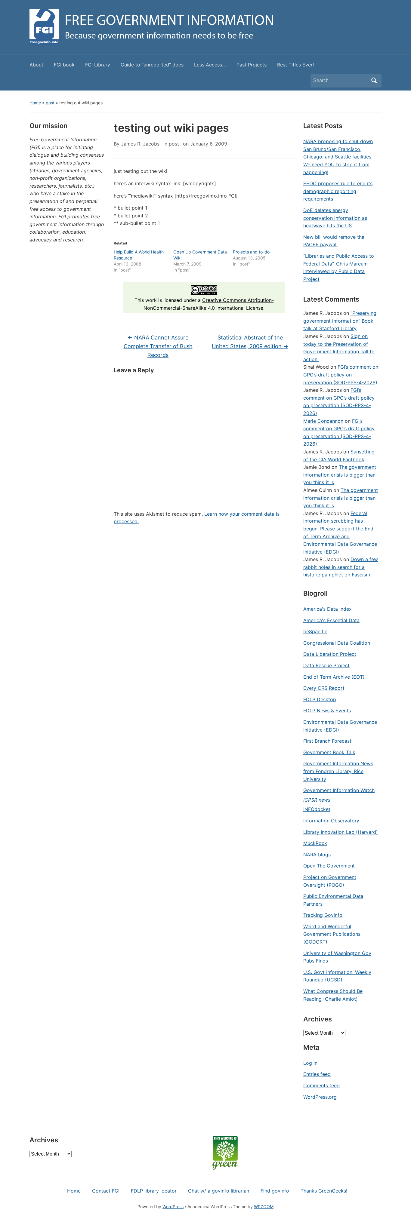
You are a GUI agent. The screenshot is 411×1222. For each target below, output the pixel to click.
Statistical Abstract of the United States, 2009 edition (250, 341)
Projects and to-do (251, 251)
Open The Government (329, 866)
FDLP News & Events (327, 711)
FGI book (64, 65)
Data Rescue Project (326, 665)
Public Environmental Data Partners (333, 900)
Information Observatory (331, 821)
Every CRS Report (324, 688)
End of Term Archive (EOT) (334, 677)
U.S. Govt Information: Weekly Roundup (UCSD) (337, 976)
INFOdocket (316, 809)
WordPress (173, 1206)
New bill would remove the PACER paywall (333, 241)
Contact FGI (105, 1191)
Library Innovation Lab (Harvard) (340, 832)
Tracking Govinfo (322, 915)
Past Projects (251, 65)
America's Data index (327, 609)
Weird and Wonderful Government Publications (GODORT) (331, 934)
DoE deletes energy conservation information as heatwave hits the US (335, 218)
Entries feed (317, 1074)
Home (35, 102)
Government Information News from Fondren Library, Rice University (338, 771)
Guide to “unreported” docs (152, 65)
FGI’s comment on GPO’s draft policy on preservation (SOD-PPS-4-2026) (340, 374)
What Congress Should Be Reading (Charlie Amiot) (333, 995)
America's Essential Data (331, 620)
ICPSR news (316, 800)
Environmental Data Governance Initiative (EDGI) (340, 726)
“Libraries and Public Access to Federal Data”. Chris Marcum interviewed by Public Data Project (338, 267)
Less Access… (210, 65)
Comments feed (321, 1085)
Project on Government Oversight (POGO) (329, 881)
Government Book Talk (329, 752)
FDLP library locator (154, 1191)
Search (374, 81)
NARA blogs (317, 855)
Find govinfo (275, 1191)
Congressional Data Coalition (336, 643)
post (50, 102)
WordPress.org (320, 1097)
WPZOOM (263, 1206)
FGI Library (97, 65)
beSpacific (315, 631)
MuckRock (315, 843)
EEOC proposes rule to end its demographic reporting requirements (337, 191)
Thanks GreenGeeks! (324, 1191)
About (36, 65)
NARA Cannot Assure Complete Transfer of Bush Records (158, 346)
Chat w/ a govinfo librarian (218, 1191)
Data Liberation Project (329, 654)
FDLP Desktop (319, 699)
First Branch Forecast (327, 741)
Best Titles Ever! (295, 65)
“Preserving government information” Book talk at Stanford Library (339, 320)
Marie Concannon (323, 421)
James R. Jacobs (140, 144)
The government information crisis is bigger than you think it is (339, 474)
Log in (310, 1063)
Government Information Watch (339, 790)
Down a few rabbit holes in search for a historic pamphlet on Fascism (340, 567)
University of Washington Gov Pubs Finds (337, 957)
